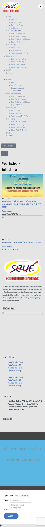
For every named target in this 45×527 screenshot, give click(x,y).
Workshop (15, 48)
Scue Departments (13, 31)
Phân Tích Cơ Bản (18, 65)
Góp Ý (7, 509)
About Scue (15, 20)
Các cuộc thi (16, 51)
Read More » (7, 211)
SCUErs (9, 70)
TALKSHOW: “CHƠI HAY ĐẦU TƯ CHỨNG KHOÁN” (21, 243)
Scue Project (11, 45)
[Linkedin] (12, 426)
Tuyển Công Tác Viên (19, 53)
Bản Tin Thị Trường (18, 59)
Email (7, 500)
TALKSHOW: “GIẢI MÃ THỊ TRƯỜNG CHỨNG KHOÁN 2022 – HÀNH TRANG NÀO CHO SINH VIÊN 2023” (22, 204)
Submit (11, 516)
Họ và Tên (8, 496)
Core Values (16, 22)
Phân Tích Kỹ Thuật (19, 67)
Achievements (16, 28)
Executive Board (17, 25)
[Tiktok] (19, 426)
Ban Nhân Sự (16, 42)
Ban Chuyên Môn (18, 34)
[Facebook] (5, 426)
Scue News (10, 56)
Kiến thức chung (17, 62)
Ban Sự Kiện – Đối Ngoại (20, 39)
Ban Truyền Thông (18, 36)
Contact (9, 73)
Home (8, 17)
